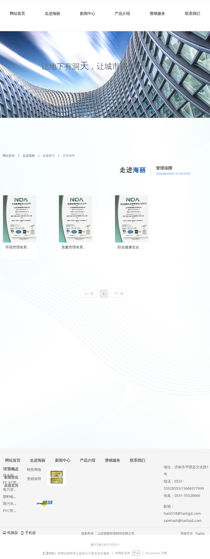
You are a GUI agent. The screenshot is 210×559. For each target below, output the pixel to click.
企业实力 (49, 155)
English (200, 533)
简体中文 (187, 533)
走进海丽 (29, 155)
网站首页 (9, 155)
